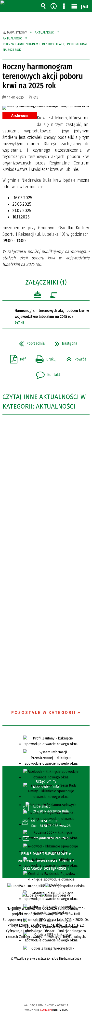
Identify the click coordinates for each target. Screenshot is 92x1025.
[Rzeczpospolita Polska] (65, 886)
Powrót (74, 357)
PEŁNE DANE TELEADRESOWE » (46, 853)
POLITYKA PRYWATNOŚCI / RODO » (46, 861)
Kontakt (46, 373)
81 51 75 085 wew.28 (55, 826)
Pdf (16, 357)
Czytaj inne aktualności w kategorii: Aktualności (44, 401)
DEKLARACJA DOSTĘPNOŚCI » (46, 868)
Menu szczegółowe (63, 6)
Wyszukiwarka (43, 6)
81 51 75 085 (49, 821)
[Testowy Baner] (55, 895)
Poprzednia (30, 342)
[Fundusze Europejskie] (26, 886)
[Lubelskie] (31, 895)
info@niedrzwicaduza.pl (51, 838)
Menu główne (74, 6)
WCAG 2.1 (61, 990)
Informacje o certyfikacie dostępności (46, 973)
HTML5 (38, 991)
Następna (64, 342)
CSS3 (45, 991)
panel (84, 6)
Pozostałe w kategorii (43, 712)
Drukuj (44, 357)
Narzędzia (53, 6)
